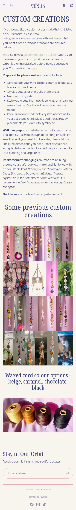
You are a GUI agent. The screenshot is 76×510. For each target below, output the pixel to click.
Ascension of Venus (41, 489)
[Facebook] (32, 504)
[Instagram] (38, 504)
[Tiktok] (44, 504)
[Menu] (4, 5)
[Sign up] (68, 473)
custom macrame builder (40, 54)
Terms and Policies (38, 497)
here (34, 68)
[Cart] (72, 5)
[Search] (12, 5)
